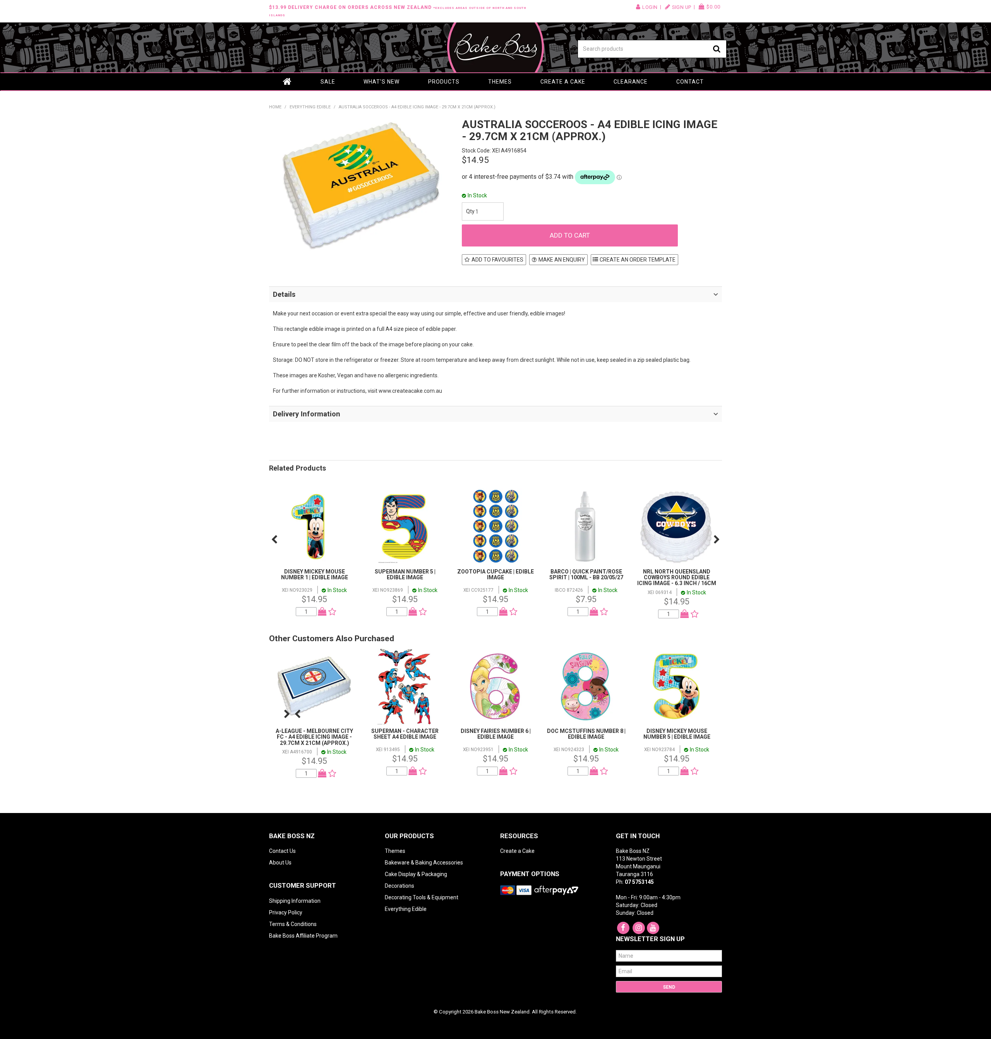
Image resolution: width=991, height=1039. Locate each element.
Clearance (631, 82)
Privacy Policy (285, 912)
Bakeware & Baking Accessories (424, 862)
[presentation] (274, 539)
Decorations (399, 886)
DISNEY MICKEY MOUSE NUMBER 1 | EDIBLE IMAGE (314, 574)
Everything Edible (310, 107)
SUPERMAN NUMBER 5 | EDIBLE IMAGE (405, 574)
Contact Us (282, 851)
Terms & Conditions (293, 924)
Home (287, 81)
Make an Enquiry (561, 260)
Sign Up (681, 7)
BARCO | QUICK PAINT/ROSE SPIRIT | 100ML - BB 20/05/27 (586, 574)
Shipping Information (295, 901)
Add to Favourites (497, 260)
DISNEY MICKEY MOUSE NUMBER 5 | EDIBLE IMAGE (676, 734)
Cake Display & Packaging (416, 874)
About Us (280, 862)
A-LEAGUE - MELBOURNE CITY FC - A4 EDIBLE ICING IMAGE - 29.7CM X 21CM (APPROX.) (314, 737)
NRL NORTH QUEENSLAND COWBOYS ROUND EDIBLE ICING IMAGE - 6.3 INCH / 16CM (676, 577)
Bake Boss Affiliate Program (303, 936)
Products (443, 82)
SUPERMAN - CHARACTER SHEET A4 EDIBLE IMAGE (405, 734)
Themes (500, 82)
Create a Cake (562, 82)
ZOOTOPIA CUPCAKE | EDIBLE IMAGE (495, 574)
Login (650, 7)
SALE (328, 82)
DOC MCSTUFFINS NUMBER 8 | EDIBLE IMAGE (586, 734)
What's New (381, 82)
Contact (690, 82)
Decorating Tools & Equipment (421, 897)
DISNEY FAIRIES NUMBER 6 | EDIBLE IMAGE (496, 734)
